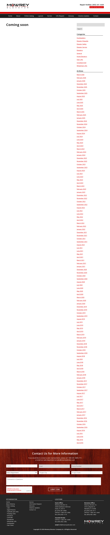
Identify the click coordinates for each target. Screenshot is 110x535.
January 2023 (81, 192)
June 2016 (80, 437)
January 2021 (81, 266)
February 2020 (81, 300)
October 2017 (81, 387)
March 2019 (80, 334)
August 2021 (81, 245)
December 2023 (82, 158)
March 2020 (80, 297)
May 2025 (80, 106)
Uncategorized (81, 63)
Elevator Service (82, 47)
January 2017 (81, 415)
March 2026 (80, 75)
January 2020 (81, 304)
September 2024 (82, 130)
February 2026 (81, 78)
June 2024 (80, 140)
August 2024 (81, 133)
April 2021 (80, 257)
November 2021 (82, 235)
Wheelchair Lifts (82, 66)
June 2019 (80, 325)
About (18, 16)
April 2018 (80, 368)
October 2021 (81, 239)
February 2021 (81, 263)
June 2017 (80, 399)
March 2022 (80, 223)
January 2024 (81, 155)
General (79, 53)
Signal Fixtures (11, 510)
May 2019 (80, 328)
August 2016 (81, 430)
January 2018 (81, 378)
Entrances (10, 515)
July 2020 (79, 285)
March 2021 (80, 260)
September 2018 (82, 353)
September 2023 (82, 167)
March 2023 (80, 186)
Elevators (80, 50)
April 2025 (80, 109)
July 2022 (79, 211)
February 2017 (81, 412)
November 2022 (82, 198)
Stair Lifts (80, 60)
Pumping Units (11, 513)
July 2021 (79, 248)
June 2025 (80, 102)
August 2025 (81, 96)
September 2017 (82, 390)
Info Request (60, 16)
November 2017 (82, 384)
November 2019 (82, 310)
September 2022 (82, 205)
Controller (10, 517)
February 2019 (81, 338)
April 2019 (80, 331)
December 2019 (82, 307)
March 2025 (80, 112)
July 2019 (79, 322)
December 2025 (82, 84)
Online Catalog (29, 16)
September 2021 (82, 242)
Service (49, 16)
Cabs (8, 508)
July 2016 (79, 433)
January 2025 (81, 118)
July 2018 (79, 359)
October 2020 (81, 276)
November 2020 (82, 273)
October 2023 (81, 164)
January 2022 (81, 229)
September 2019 (82, 316)
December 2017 (82, 381)
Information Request (35, 504)
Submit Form (55, 489)
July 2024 (79, 136)
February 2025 (81, 115)
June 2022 (80, 214)
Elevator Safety (81, 44)
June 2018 (80, 362)
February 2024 (81, 152)
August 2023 (81, 171)
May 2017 (80, 403)
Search (79, 29)
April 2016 (80, 443)
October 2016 (81, 424)
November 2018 (82, 347)
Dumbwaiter (10, 523)
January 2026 (81, 81)
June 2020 (80, 288)
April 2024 (80, 146)
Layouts (40, 16)
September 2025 (82, 93)
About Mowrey (10, 504)
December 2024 (82, 121)
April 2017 (80, 406)
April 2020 (80, 294)
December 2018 (82, 344)
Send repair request (96, 7)
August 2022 (81, 208)
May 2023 (80, 180)
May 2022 (80, 217)
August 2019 (81, 319)
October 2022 (81, 201)
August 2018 (81, 356)
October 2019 (81, 313)
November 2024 (82, 124)
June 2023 (80, 177)
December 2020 (82, 270)
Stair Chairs (10, 525)
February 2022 (81, 226)
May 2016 (80, 440)
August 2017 (81, 393)
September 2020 (82, 279)
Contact (95, 16)
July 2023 (79, 174)
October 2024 (81, 127)
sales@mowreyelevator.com (66, 460)
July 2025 (79, 99)
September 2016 (82, 427)
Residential (10, 519)
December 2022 (82, 195)
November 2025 (82, 87)
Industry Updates (83, 16)
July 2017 (79, 396)
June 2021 (80, 251)
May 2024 (80, 143)
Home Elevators (82, 56)
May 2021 (80, 254)
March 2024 (80, 149)
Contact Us (32, 510)
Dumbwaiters (81, 38)
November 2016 (82, 421)
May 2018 (80, 365)
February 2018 (81, 375)
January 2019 (81, 341)
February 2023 (81, 189)
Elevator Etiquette (82, 41)
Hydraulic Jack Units (13, 511)
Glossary (71, 16)
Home (10, 16)
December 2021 (82, 232)
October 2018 (81, 350)
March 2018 (80, 372)
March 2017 (80, 409)
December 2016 (82, 418)
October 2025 (81, 90)
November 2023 (82, 161)
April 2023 (80, 183)
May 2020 (80, 291)
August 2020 (81, 282)
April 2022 (80, 220)
